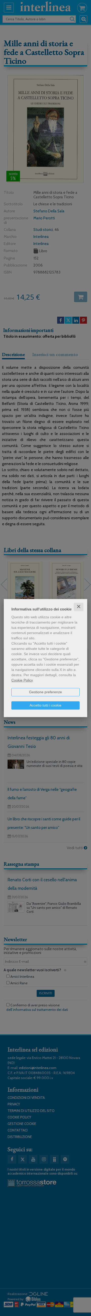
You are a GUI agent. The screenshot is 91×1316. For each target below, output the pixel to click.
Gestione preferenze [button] (45, 692)
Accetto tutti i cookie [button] (45, 705)
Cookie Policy (22, 680)
